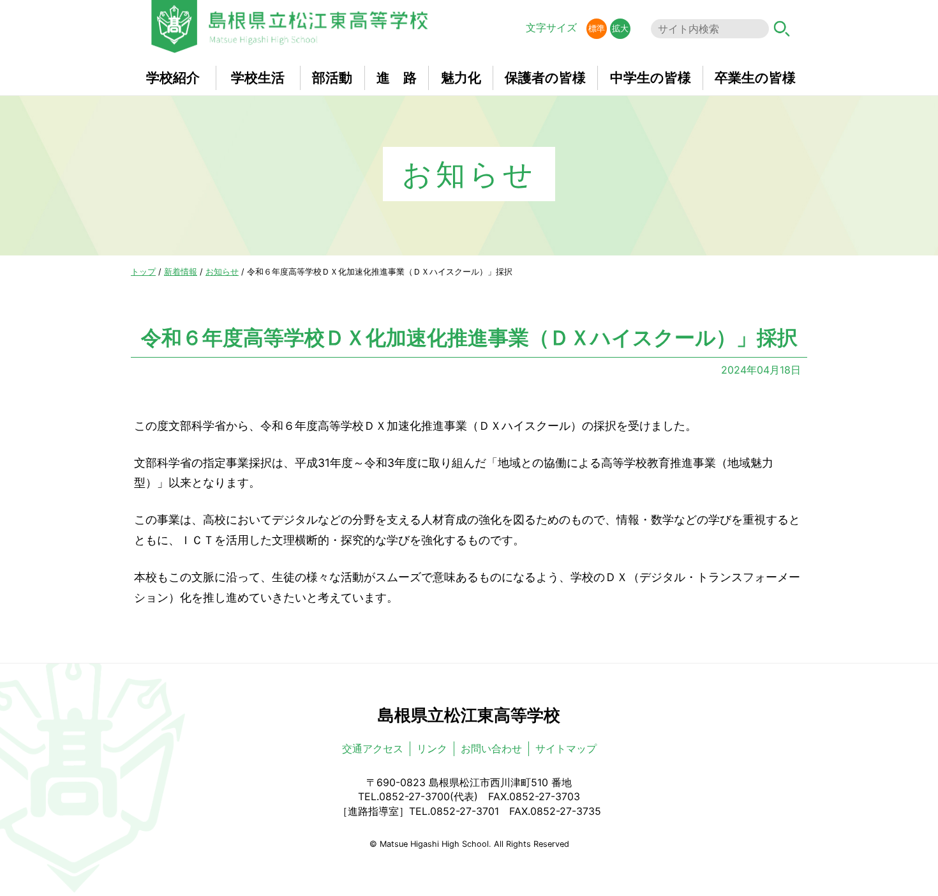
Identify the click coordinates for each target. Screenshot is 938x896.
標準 (596, 28)
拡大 (620, 28)
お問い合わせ (491, 748)
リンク (432, 748)
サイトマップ (566, 748)
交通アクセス (372, 748)
